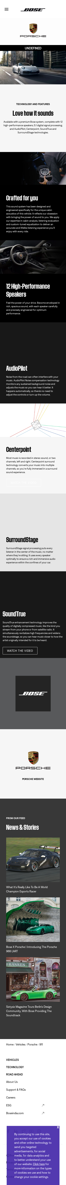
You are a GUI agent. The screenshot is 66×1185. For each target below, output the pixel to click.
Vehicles (12, 1059)
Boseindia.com (15, 1113)
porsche (32, 1044)
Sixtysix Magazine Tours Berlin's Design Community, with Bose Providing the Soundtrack (29, 1011)
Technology (15, 1067)
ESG (8, 1105)
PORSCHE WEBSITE (33, 779)
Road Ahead (14, 1074)
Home (10, 1044)
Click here (39, 1164)
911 (41, 1044)
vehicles (20, 1044)
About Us (12, 1081)
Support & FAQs (16, 1089)
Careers (10, 1097)
